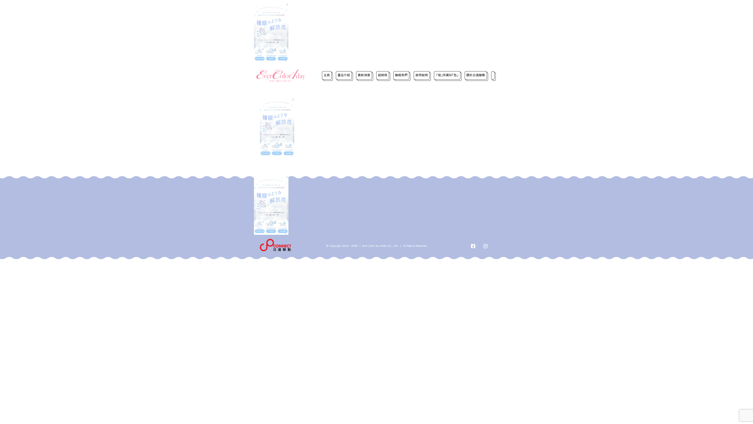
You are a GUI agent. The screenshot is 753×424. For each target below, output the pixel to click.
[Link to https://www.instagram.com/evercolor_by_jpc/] (485, 246)
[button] (493, 75)
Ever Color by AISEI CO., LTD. (380, 246)
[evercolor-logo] (280, 70)
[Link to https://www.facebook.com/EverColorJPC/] (473, 246)
